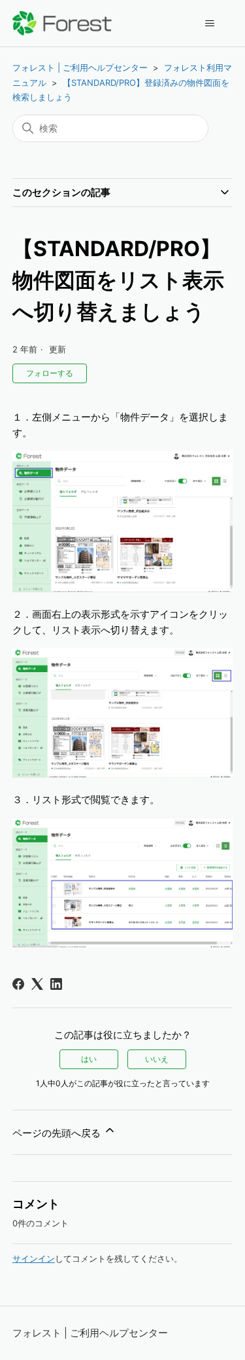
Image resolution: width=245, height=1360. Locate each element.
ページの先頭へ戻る (57, 1133)
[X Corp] (37, 984)
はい (89, 1059)
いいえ (157, 1059)
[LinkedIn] (56, 984)
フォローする (49, 373)
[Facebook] (18, 984)
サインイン (33, 1258)
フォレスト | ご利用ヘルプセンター (80, 67)
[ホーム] (62, 23)
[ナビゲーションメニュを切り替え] (209, 23)
